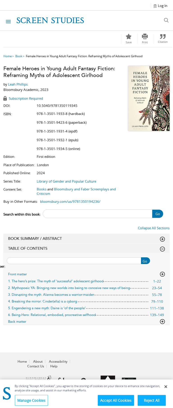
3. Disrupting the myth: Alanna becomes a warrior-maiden (51, 295)
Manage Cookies (31, 400)
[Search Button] (167, 20)
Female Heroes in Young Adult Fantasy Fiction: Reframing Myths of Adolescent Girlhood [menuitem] (84, 56)
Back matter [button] (17, 322)
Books (41, 189)
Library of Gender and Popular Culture (66, 181)
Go (157, 214)
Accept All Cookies (116, 400)
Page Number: (4, 263)
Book (18, 56)
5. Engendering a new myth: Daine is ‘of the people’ (47, 308)
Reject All (152, 400)
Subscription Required (25, 98)
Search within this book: (22, 214)
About (38, 361)
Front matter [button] (17, 274)
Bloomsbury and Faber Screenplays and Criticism (76, 191)
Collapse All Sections (154, 228)
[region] (86, 393)
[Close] (166, 387)
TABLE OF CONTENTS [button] (27, 248)
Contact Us (35, 366)
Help (53, 366)
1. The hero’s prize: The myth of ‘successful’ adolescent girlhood (55, 281)
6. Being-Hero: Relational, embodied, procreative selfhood (52, 315)
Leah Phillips (18, 84)
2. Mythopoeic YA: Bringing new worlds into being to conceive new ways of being (69, 288)
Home (7, 56)
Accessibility (58, 361)
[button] (145, 39)
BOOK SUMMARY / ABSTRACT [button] (35, 238)
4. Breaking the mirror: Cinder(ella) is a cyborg (42, 301)
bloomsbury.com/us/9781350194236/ (70, 201)
